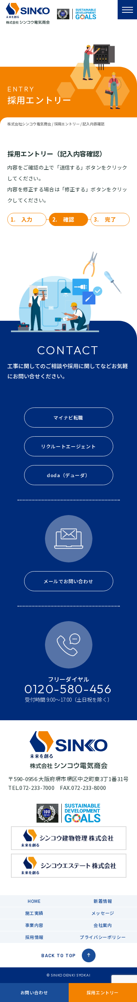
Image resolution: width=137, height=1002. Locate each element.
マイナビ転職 (68, 417)
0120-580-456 (68, 689)
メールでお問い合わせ (68, 581)
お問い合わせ (34, 992)
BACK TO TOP (58, 955)
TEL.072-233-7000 (31, 787)
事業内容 (34, 925)
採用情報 (34, 937)
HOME (34, 901)
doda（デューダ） (68, 475)
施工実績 (34, 913)
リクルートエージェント (68, 446)
